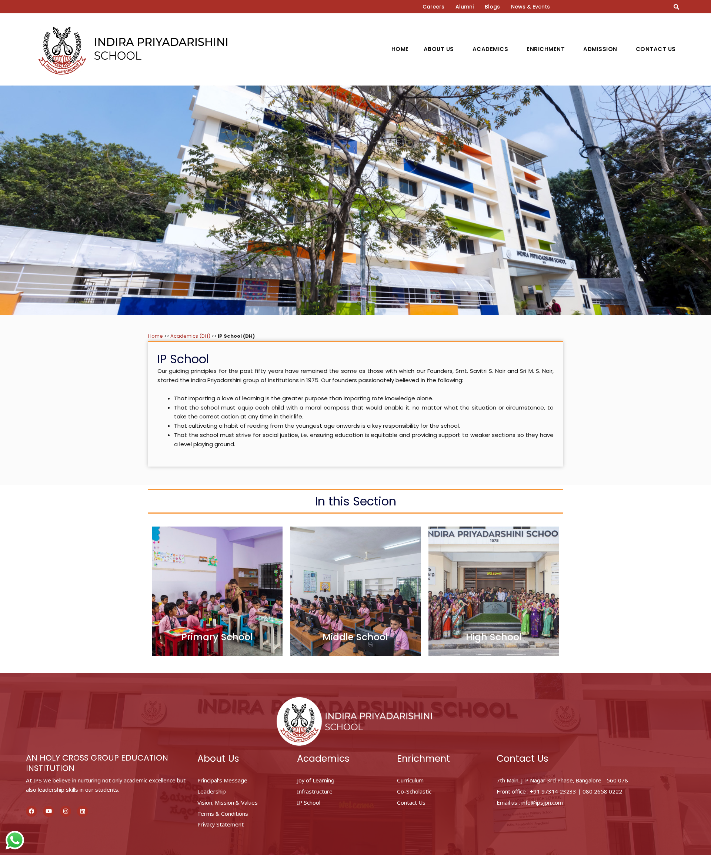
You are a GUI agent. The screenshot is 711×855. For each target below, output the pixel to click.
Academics (490, 49)
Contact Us (656, 49)
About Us (439, 49)
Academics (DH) (190, 336)
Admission (600, 49)
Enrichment (546, 49)
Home (400, 49)
